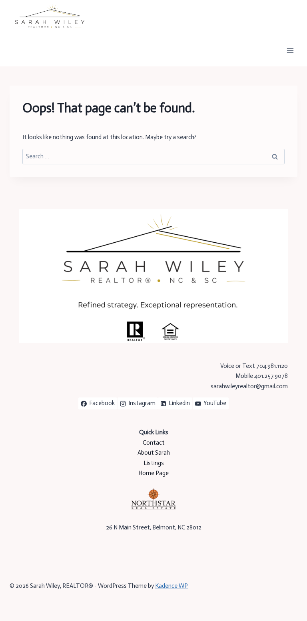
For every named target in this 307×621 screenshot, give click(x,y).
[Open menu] (290, 50)
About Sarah (154, 452)
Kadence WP (171, 585)
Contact (154, 442)
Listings (154, 463)
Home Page (153, 473)
